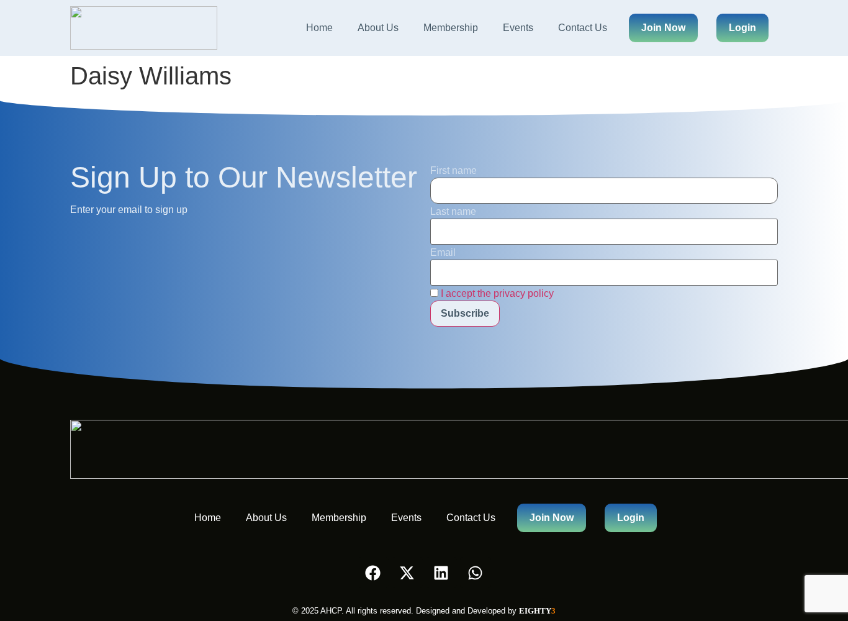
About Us (378, 27)
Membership (450, 27)
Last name (453, 212)
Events (518, 27)
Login (742, 27)
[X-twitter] (407, 572)
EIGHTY (537, 610)
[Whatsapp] (475, 572)
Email (443, 253)
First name (453, 171)
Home (319, 27)
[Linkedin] (441, 572)
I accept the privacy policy (497, 293)
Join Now (663, 27)
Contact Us (582, 27)
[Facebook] (373, 572)
